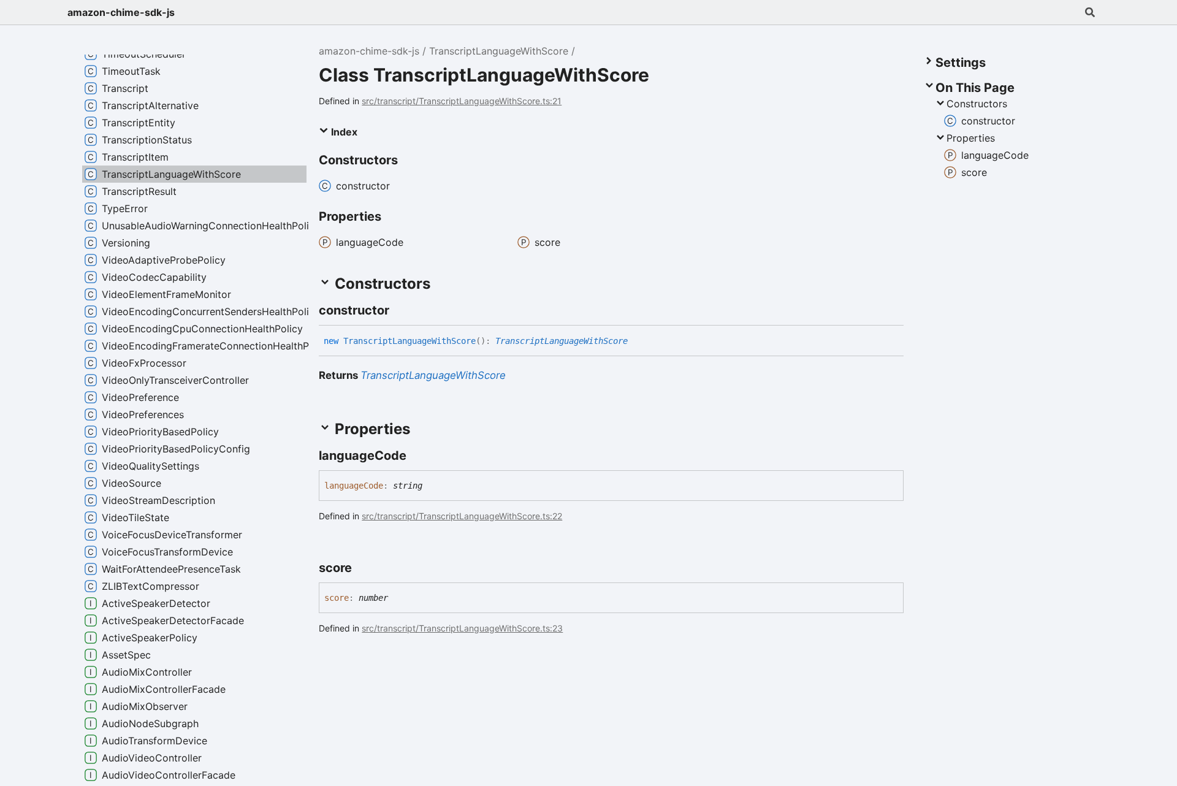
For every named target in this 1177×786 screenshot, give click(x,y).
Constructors (977, 103)
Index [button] (343, 132)
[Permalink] (400, 310)
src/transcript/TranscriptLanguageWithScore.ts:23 (462, 628)
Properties (971, 138)
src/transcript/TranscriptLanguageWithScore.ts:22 (462, 516)
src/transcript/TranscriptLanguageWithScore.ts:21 (462, 101)
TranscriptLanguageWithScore (498, 51)
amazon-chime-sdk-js (121, 12)
